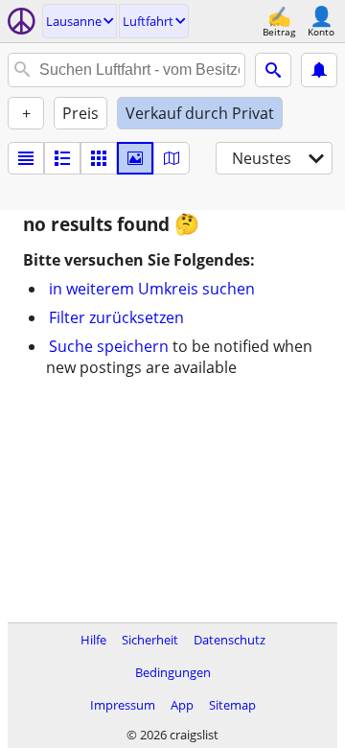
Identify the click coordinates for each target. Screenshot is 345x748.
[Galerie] (135, 158)
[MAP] (171, 158)
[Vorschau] (62, 158)
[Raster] (98, 158)
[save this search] (319, 70)
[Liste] (26, 158)
